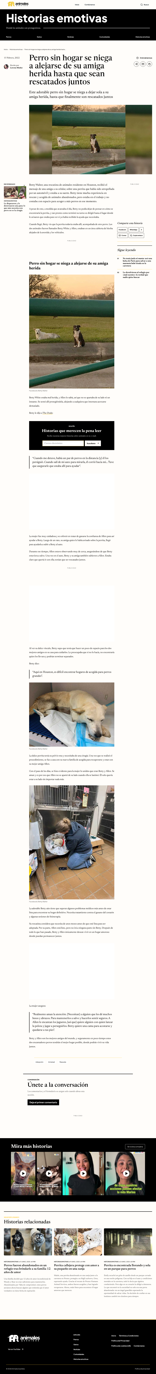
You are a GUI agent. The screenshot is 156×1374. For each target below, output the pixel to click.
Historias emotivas (56, 18)
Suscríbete (93, 443)
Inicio (77, 5)
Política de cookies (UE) (121, 1346)
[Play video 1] (23, 1173)
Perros (8, 37)
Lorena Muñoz (16, 68)
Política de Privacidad (120, 1341)
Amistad (51, 1062)
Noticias (70, 37)
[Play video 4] (126, 1173)
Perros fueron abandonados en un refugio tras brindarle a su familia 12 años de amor (27, 1269)
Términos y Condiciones (129, 1336)
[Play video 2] (49, 1173)
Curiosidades (104, 37)
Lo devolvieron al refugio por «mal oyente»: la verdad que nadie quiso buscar (136, 275)
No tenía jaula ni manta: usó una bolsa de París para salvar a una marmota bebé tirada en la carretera (137, 262)
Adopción (39, 1062)
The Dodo (48, 413)
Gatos (39, 37)
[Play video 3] (83, 1173)
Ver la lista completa (135, 1146)
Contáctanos (90, 5)
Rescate (63, 1062)
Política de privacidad (142, 1369)
